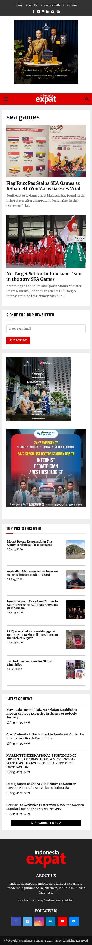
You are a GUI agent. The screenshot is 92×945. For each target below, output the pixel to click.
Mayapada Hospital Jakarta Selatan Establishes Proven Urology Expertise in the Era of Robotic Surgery (41, 713)
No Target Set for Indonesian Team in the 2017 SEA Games (44, 276)
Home (18, 5)
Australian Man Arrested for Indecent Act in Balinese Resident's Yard (32, 573)
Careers (72, 5)
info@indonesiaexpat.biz (55, 900)
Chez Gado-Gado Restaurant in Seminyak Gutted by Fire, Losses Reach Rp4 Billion (45, 736)
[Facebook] (16, 921)
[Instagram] (39, 921)
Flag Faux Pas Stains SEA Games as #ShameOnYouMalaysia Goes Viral (43, 186)
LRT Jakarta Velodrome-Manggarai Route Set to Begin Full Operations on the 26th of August (32, 635)
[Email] (74, 921)
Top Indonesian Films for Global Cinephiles (29, 663)
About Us (31, 5)
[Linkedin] (50, 921)
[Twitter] (27, 921)
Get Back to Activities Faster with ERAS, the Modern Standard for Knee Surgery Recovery (45, 807)
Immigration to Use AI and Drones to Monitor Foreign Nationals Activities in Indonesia (32, 605)
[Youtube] (62, 921)
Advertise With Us (52, 5)
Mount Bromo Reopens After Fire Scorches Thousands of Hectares (29, 543)
